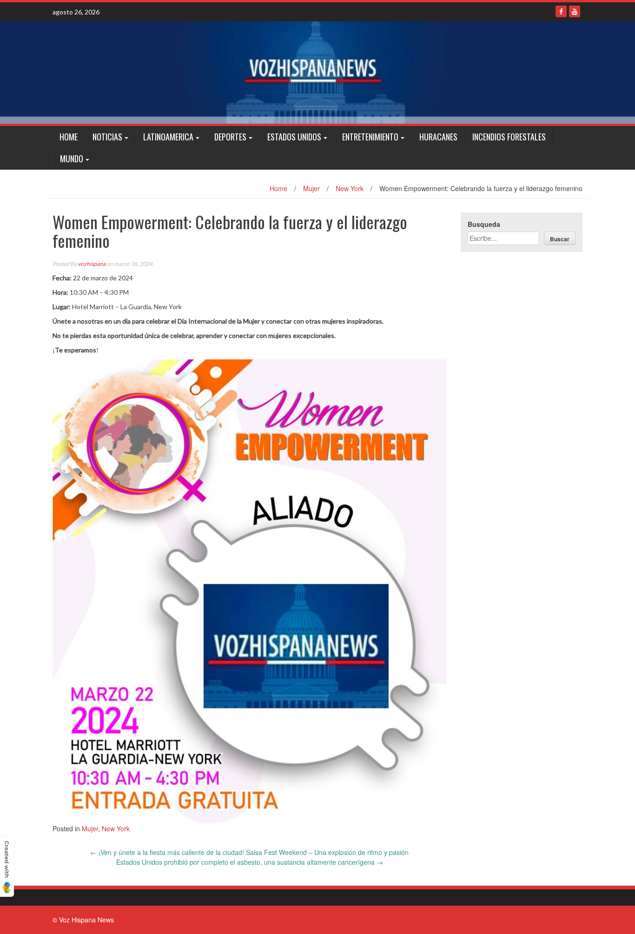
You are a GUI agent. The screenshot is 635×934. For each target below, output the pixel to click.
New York (350, 188)
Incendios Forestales (509, 137)
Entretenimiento (370, 137)
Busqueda (484, 224)
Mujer (311, 188)
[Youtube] (574, 11)
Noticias (107, 137)
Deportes (230, 137)
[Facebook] (561, 11)
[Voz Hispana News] (317, 72)
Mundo (71, 158)
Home (69, 137)
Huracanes (438, 137)
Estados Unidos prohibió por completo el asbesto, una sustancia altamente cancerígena (249, 862)
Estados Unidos (294, 137)
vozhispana (92, 263)
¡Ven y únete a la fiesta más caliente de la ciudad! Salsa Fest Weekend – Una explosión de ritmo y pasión (249, 852)
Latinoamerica (168, 137)
